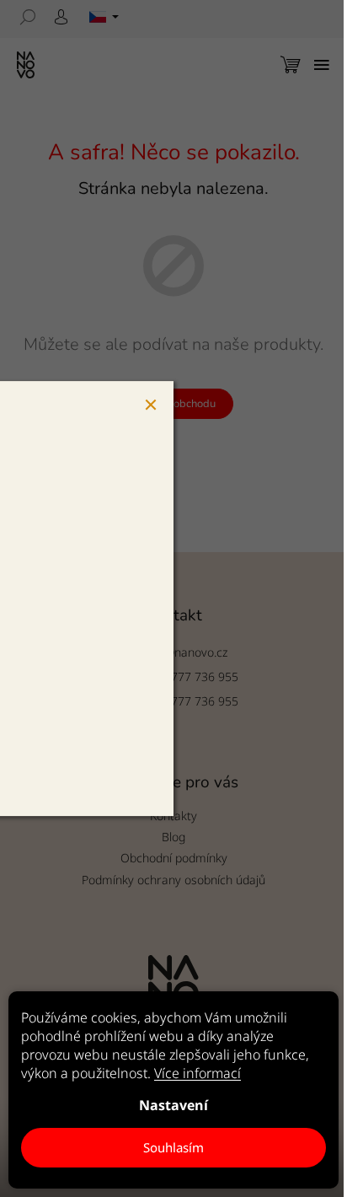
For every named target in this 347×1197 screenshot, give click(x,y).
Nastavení (173, 1105)
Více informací (197, 1073)
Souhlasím (173, 1147)
